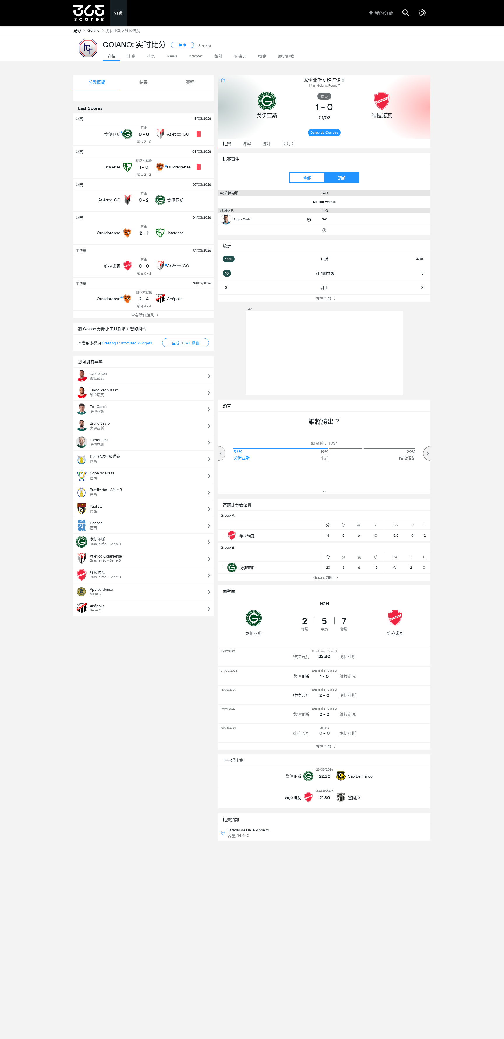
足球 (77, 31)
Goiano (93, 30)
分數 (118, 13)
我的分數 (383, 13)
